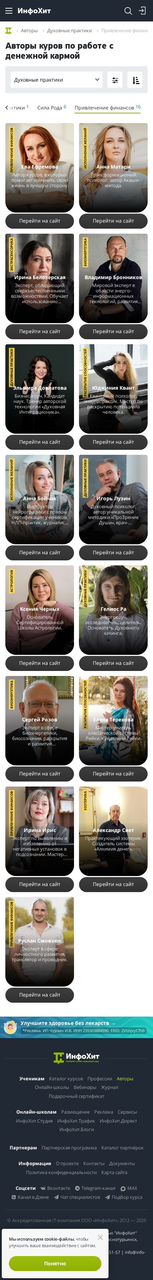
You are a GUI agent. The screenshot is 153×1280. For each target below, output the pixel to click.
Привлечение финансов (11, 150)
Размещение (75, 1112)
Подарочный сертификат (76, 1096)
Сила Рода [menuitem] (51, 107)
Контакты (94, 1163)
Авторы (125, 1078)
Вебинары (85, 1087)
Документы (122, 1163)
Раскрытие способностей (85, 372)
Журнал (109, 1087)
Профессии (100, 1078)
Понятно (55, 1263)
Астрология (11, 581)
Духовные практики (38, 79)
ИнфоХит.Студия (34, 1121)
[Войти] (142, 10)
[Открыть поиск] (128, 10)
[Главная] (8, 30)
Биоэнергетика (85, 252)
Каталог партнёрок (122, 1147)
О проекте (67, 1163)
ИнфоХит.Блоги (76, 1129)
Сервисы (127, 1112)
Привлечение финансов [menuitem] (108, 107)
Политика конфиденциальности (61, 1172)
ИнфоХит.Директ (118, 1121)
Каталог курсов (66, 1078)
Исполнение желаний (85, 148)
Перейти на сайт (39, 220)
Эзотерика (85, 801)
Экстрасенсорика (11, 254)
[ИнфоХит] (34, 11)
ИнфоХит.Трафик (76, 1121)
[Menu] (9, 10)
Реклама (103, 1112)
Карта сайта (114, 1172)
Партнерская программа (69, 1147)
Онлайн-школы (52, 1087)
